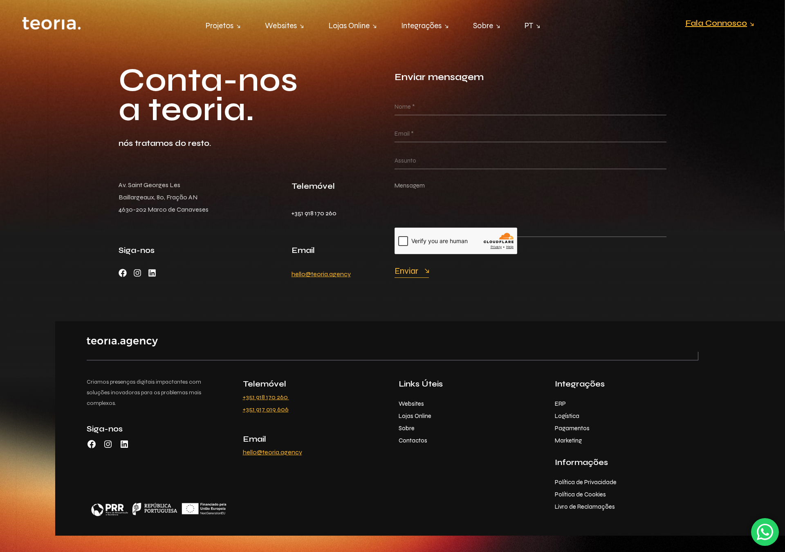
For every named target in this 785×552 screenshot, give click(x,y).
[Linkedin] (152, 273)
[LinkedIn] (124, 447)
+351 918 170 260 (266, 397)
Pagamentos (572, 428)
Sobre (483, 25)
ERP (560, 403)
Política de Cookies (580, 494)
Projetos (219, 25)
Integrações (421, 25)
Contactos (413, 440)
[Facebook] (123, 273)
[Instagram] (137, 273)
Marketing (568, 440)
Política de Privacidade (586, 482)
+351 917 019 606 (266, 409)
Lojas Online (349, 25)
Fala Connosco (716, 23)
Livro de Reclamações (585, 506)
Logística (567, 416)
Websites (281, 25)
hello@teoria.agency (321, 274)
